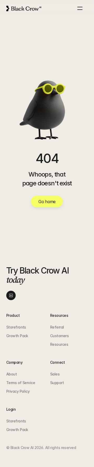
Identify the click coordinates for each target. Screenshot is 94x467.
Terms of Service (20, 382)
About (11, 374)
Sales (55, 374)
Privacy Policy (18, 391)
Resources (59, 344)
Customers (59, 335)
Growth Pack (17, 335)
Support (57, 382)
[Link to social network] (11, 295)
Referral (57, 327)
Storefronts (16, 327)
